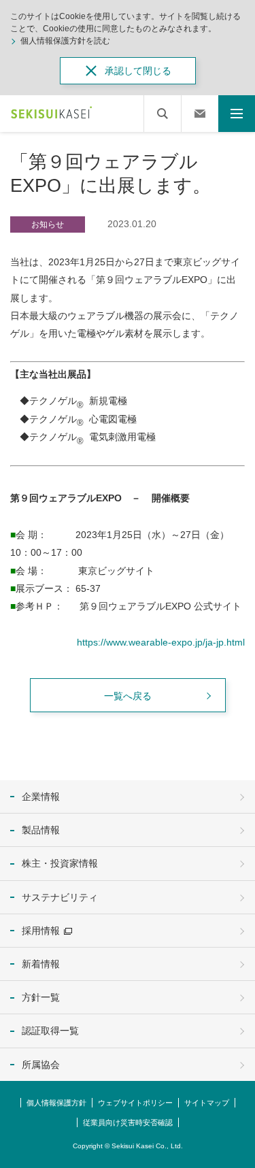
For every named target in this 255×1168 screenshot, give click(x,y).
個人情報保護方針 (56, 1103)
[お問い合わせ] (200, 113)
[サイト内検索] (162, 113)
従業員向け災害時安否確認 (128, 1122)
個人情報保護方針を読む (65, 41)
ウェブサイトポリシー (135, 1103)
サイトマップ (206, 1103)
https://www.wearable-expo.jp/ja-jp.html (161, 642)
